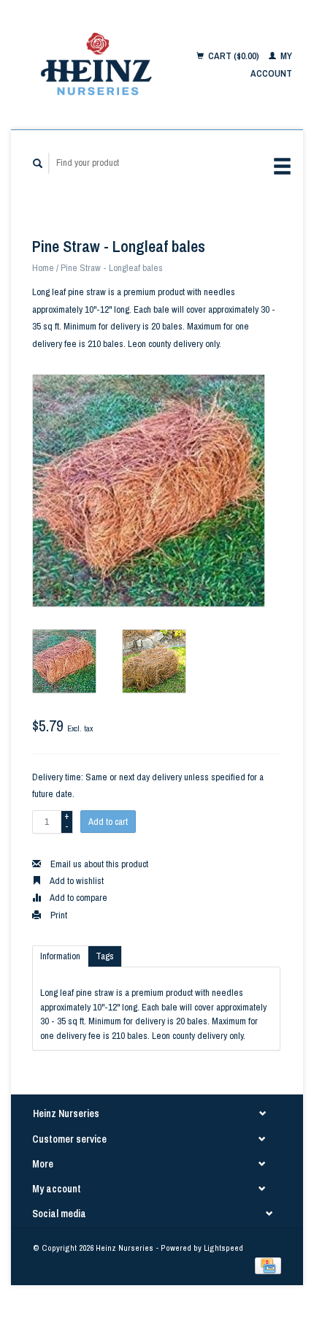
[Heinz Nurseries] (98, 64)
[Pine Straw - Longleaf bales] (148, 490)
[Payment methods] (268, 1265)
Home (43, 268)
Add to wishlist (76, 881)
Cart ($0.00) (233, 56)
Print (57, 915)
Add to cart (108, 821)
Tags (105, 956)
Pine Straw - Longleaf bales (112, 268)
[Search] (38, 163)
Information (60, 956)
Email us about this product (98, 864)
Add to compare (77, 897)
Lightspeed (223, 1248)
